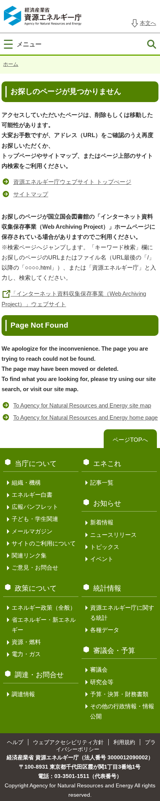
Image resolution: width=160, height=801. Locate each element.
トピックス (104, 546)
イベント (101, 559)
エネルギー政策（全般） (44, 607)
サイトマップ (30, 194)
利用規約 (124, 742)
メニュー (29, 44)
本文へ (148, 23)
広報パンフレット (35, 506)
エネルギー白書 (32, 494)
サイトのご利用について (44, 543)
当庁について (36, 464)
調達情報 (23, 694)
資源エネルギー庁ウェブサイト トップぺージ (72, 181)
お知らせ (107, 503)
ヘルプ (15, 742)
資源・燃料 (26, 642)
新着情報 (101, 522)
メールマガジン (32, 531)
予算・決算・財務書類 (119, 694)
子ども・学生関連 (35, 518)
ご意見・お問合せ (35, 567)
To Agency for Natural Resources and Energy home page (85, 417)
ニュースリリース (113, 534)
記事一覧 (101, 482)
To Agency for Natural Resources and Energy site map (82, 405)
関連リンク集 (29, 555)
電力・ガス (26, 654)
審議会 (99, 669)
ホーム (10, 64)
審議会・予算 (114, 651)
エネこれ (107, 464)
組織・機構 (26, 482)
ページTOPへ (130, 439)
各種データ (104, 629)
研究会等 (101, 682)
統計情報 (107, 588)
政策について (36, 588)
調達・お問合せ (39, 675)
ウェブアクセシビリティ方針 (68, 742)
